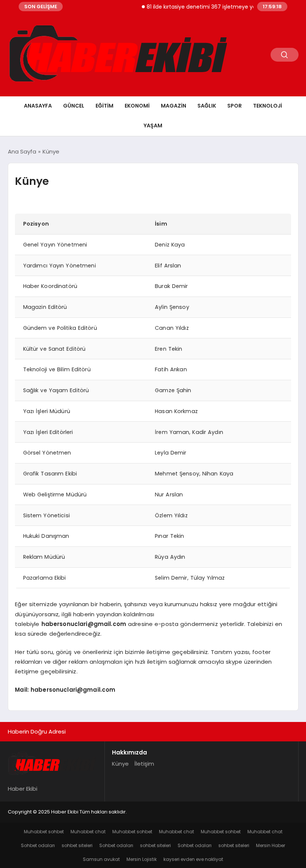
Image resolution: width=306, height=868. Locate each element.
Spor (234, 105)
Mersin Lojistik (142, 859)
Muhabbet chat (88, 831)
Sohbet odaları (38, 845)
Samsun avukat (101, 859)
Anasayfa (38, 105)
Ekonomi (137, 105)
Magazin (173, 105)
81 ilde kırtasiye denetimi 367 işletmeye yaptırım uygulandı (216, 6)
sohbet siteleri (77, 845)
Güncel (73, 105)
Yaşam (153, 125)
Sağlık (206, 105)
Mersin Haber (270, 845)
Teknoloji (267, 105)
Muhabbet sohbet (44, 831)
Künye (120, 764)
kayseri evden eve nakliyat (193, 859)
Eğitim (104, 105)
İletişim (144, 764)
